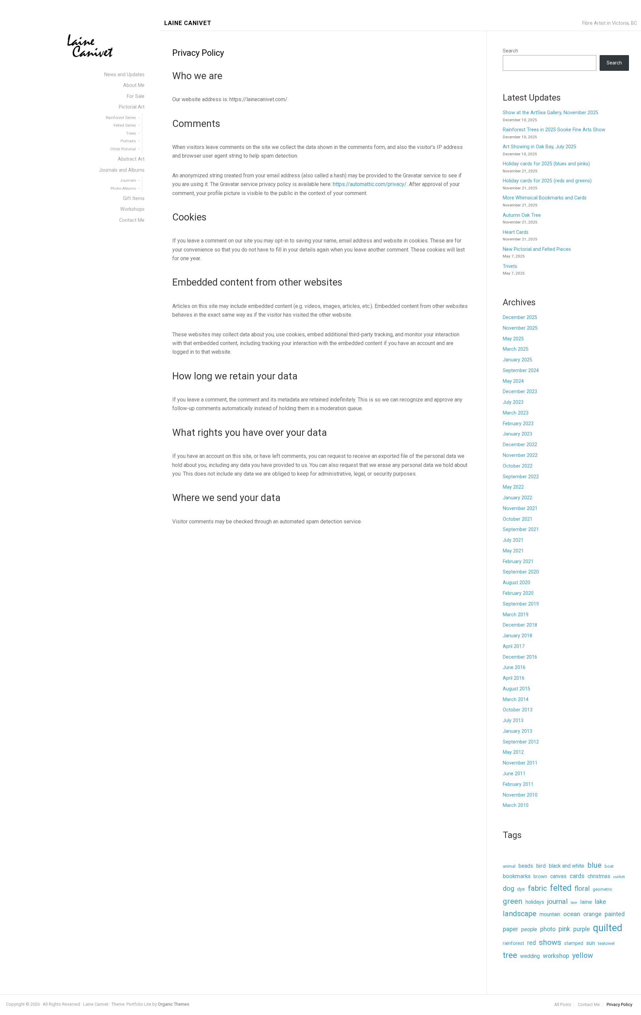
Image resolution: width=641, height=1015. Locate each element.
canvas (558, 876)
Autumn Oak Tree (522, 215)
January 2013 (517, 731)
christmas (599, 876)
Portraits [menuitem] (128, 141)
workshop (556, 955)
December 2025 (520, 317)
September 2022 (521, 477)
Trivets (510, 266)
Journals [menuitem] (128, 180)
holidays (534, 902)
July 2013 (513, 720)
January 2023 (517, 434)
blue (594, 865)
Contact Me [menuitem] (132, 220)
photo (548, 929)
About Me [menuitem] (134, 85)
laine (586, 902)
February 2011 (518, 784)
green (512, 901)
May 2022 (513, 487)
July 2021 (513, 540)
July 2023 (513, 402)
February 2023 (518, 424)
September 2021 (521, 529)
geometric (602, 889)
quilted (607, 928)
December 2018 (520, 625)
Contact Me (589, 1005)
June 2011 (514, 774)
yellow (582, 955)
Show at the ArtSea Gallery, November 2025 (550, 113)
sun (590, 943)
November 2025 (520, 328)
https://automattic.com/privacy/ (370, 184)
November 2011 (520, 763)
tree (510, 955)
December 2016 (520, 657)
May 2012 (513, 752)
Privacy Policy (619, 1005)
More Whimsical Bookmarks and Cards (545, 198)
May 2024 (513, 381)
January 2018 (517, 636)
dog (508, 888)
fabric (537, 888)
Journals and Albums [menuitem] (122, 170)
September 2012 (521, 742)
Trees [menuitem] (131, 133)
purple (581, 929)
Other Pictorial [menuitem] (123, 149)
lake (600, 901)
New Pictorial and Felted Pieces (537, 249)
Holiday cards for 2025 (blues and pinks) (546, 164)
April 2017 (513, 646)
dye (521, 889)
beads (525, 866)
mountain (550, 914)
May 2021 (513, 551)
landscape (520, 913)
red (531, 943)
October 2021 (517, 519)
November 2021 (520, 508)
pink (564, 929)
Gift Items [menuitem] (134, 198)
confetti (619, 877)
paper (510, 929)
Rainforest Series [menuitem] (121, 117)
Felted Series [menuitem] (125, 125)
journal (557, 901)
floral (582, 888)
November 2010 (520, 795)
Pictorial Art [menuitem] (132, 107)
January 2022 (517, 498)
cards (577, 876)
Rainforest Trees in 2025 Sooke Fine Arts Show (554, 130)
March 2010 (515, 805)
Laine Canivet (187, 23)
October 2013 (517, 710)
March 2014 (515, 699)
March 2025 (515, 349)
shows (550, 942)
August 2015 (516, 689)
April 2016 (513, 678)
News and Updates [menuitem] (124, 74)
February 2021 (518, 561)
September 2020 (521, 572)
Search (510, 51)
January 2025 (517, 360)
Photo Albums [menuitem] (123, 188)
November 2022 (520, 455)
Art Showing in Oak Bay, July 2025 (539, 147)
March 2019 (515, 615)
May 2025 (513, 339)
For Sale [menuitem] (136, 96)
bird (541, 866)
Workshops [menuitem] (132, 209)
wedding (530, 956)
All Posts (562, 1005)
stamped (573, 943)
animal (509, 866)
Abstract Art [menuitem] (131, 159)
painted (615, 913)
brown (540, 876)
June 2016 (514, 667)
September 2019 (521, 604)
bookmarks (516, 876)
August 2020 (516, 582)
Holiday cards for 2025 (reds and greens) (547, 181)
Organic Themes (173, 1004)
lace (574, 902)
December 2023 (520, 391)
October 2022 (517, 466)
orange (592, 914)
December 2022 (520, 445)
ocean (571, 914)
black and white (566, 866)
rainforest (513, 943)
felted (561, 888)
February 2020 (518, 593)
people (529, 929)
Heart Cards (515, 232)
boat (609, 866)
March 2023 (515, 413)
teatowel (606, 943)
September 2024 (521, 370)
